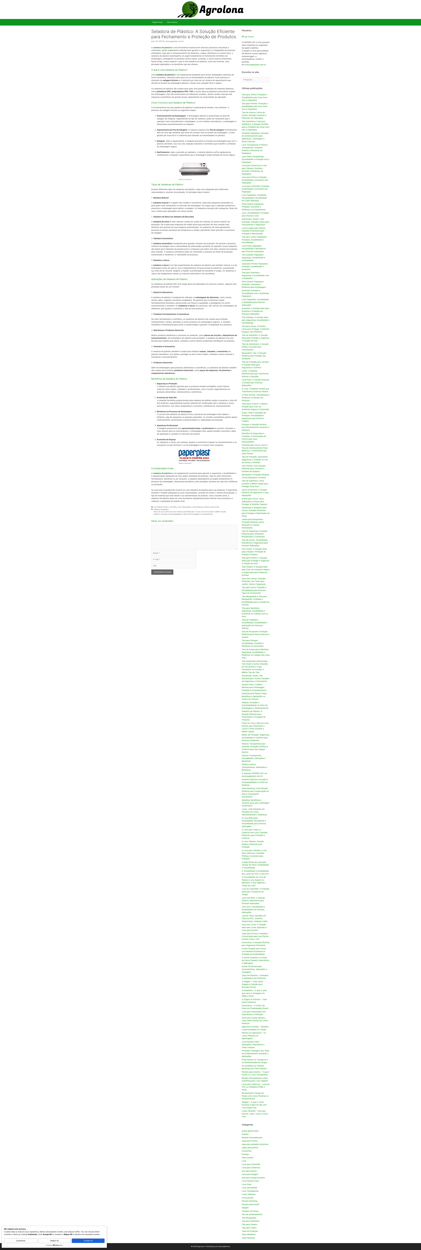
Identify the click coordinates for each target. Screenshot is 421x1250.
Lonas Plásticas (197, 507)
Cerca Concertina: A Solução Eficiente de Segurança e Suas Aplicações (255, 492)
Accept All (88, 1241)
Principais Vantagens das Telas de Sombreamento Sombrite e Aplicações (255, 1053)
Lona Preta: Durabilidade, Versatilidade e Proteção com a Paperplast (255, 159)
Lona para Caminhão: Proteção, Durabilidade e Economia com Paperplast (256, 189)
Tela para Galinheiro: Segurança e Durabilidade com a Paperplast (255, 275)
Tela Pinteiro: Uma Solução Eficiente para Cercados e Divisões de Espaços (254, 468)
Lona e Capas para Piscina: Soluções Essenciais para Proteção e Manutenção (254, 231)
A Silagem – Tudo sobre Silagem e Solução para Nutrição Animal (252, 984)
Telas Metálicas (248, 1234)
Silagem (245, 1208)
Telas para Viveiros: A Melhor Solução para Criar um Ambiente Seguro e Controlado (255, 406)
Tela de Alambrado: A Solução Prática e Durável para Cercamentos (255, 347)
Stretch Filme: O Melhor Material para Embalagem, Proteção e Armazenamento (254, 687)
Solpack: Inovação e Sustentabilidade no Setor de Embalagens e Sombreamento (183, 514)
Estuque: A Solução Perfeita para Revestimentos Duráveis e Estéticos (255, 427)
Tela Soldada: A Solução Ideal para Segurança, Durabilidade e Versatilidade (256, 320)
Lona (244, 1161)
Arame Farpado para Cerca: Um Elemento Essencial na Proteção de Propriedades (254, 951)
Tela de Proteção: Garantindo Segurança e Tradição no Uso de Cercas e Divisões (255, 459)
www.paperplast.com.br (255, 65)
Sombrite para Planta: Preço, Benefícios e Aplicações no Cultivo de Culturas (254, 696)
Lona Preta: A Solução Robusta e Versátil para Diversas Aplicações (255, 382)
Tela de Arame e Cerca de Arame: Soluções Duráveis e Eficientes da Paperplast (254, 115)
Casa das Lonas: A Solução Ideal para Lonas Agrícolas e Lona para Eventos (254, 927)
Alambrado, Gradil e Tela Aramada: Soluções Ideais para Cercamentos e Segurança (255, 222)
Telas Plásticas (248, 1238)
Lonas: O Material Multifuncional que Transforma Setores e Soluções (255, 374)
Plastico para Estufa (211, 507)
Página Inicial (157, 22)
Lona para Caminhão (251, 1164)
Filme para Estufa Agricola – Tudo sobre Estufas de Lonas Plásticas (255, 1021)
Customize (20, 1241)
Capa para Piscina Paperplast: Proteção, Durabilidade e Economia (255, 266)
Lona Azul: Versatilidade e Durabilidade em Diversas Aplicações (253, 909)
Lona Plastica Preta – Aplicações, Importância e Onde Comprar (253, 1044)
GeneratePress (224, 1246)
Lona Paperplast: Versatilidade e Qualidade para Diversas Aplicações (255, 302)
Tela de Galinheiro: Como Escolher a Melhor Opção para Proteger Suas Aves (255, 483)
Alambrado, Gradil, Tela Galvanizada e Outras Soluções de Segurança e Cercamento (255, 678)
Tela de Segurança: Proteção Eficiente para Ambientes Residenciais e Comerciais (254, 534)
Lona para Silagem (250, 1174)
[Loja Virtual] (248, 37)
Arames (245, 1134)
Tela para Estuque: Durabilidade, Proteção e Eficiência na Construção (253, 643)
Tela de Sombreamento (252, 1214)
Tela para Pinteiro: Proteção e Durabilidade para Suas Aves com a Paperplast (255, 106)
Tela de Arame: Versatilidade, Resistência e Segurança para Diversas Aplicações (255, 543)
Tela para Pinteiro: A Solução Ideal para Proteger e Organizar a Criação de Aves (255, 561)
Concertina (246, 1151)
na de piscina (247, 1198)
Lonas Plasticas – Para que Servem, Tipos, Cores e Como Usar (255, 1114)
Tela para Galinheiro (250, 1221)
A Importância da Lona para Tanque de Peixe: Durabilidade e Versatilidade (255, 865)
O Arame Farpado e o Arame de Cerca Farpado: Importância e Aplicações (255, 960)
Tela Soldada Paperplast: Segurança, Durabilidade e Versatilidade (253, 257)
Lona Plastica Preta (161, 507)
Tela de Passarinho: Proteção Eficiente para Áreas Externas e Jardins (255, 634)
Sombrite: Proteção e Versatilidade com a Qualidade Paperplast (255, 293)
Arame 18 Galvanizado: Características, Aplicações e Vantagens (254, 969)
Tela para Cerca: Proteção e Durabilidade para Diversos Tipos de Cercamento (254, 590)
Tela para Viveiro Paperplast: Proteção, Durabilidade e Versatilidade (254, 240)
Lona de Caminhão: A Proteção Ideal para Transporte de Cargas (255, 892)
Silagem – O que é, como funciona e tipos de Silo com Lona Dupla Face (254, 1105)
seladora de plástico (161, 509)
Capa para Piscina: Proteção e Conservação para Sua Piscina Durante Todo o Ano (255, 936)
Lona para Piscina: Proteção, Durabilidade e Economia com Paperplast (255, 180)
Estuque (245, 1154)
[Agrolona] (210, 9)
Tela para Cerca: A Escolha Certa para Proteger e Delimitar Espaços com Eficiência (255, 329)
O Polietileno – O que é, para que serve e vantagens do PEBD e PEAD (254, 993)
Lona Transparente (184, 507)
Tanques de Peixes (250, 1211)
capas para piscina (250, 1147)
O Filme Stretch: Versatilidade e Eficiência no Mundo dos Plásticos (256, 398)
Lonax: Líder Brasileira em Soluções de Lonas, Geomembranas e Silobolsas (254, 812)
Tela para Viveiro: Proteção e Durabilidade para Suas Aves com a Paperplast (254, 97)
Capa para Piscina (250, 1141)
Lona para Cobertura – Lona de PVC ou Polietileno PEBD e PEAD (255, 1087)
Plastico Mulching (249, 1201)
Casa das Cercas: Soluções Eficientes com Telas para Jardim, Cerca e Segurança (254, 581)
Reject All (54, 1241)
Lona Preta (173, 507)
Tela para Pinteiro (249, 1224)
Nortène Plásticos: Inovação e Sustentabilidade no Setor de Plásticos (255, 782)
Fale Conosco (172, 22)
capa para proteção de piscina (255, 1144)
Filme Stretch (247, 1158)
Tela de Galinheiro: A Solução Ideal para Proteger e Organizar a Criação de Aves (255, 338)
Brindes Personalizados (252, 1137)
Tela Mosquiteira (249, 1218)
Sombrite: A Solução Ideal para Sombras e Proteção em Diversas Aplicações (255, 311)
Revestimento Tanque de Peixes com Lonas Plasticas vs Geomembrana (255, 1096)
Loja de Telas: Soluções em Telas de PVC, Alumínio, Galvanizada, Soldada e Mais (255, 918)
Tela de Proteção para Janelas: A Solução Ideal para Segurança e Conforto (255, 365)
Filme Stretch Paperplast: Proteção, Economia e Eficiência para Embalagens (254, 284)
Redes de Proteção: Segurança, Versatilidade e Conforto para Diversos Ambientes (256, 737)
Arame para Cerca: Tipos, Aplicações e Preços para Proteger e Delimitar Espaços (254, 501)
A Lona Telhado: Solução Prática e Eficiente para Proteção (253, 844)
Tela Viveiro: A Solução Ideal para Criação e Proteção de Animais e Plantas (254, 552)
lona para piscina (249, 1171)
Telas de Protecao (250, 1231)
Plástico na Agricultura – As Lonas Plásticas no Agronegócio (254, 1036)
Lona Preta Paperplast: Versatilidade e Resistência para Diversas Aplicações (254, 249)
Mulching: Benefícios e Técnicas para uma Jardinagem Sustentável (255, 803)
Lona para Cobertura (251, 1168)
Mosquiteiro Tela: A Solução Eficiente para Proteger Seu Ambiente (254, 356)
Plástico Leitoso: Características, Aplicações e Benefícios (254, 767)
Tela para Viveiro (249, 1228)
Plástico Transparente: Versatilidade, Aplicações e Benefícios (254, 758)
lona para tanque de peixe (253, 1178)
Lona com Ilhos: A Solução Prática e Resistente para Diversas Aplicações (253, 901)
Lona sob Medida (249, 1188)
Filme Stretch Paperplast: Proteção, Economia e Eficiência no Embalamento (254, 207)
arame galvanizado (250, 1131)
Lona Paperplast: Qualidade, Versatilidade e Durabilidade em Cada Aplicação (254, 198)
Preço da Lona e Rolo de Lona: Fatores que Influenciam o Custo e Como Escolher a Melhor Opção (190, 512)
